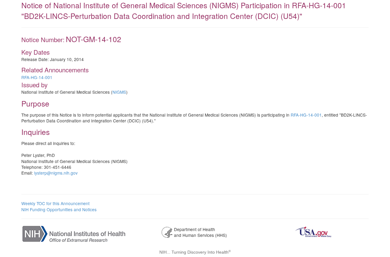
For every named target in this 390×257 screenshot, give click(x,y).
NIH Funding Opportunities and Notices (59, 209)
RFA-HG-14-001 (36, 77)
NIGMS (119, 92)
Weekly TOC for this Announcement (55, 203)
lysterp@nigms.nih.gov (56, 173)
